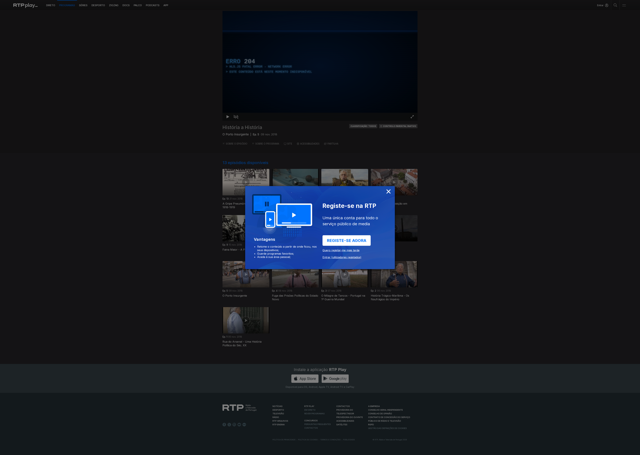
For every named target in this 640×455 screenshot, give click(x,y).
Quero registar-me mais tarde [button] (341, 250)
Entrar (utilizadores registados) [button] (341, 257)
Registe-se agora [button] (346, 240)
